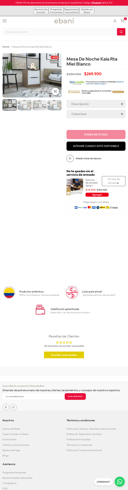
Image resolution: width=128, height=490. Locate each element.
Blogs (5, 455)
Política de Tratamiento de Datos (84, 434)
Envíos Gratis (9, 439)
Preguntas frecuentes (56, 11)
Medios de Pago (11, 450)
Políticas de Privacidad (78, 439)
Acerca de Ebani (11, 428)
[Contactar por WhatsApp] (120, 482)
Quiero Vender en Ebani (15, 434)
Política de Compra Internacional (84, 450)
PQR (5, 488)
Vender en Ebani (87, 11)
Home (5, 46)
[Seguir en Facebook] (5, 407)
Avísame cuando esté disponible (96, 146)
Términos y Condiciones (79, 445)
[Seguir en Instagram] (13, 407)
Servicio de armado (40, 11)
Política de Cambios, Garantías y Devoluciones (91, 428)
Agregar (97, 194)
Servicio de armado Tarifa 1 (92, 183)
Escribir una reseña (64, 355)
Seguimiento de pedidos (71, 11)
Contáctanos (9, 483)
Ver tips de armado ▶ (114, 181)
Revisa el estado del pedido (17, 478)
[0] (122, 20)
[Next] (55, 75)
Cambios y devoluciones (15, 445)
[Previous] (8, 75)
